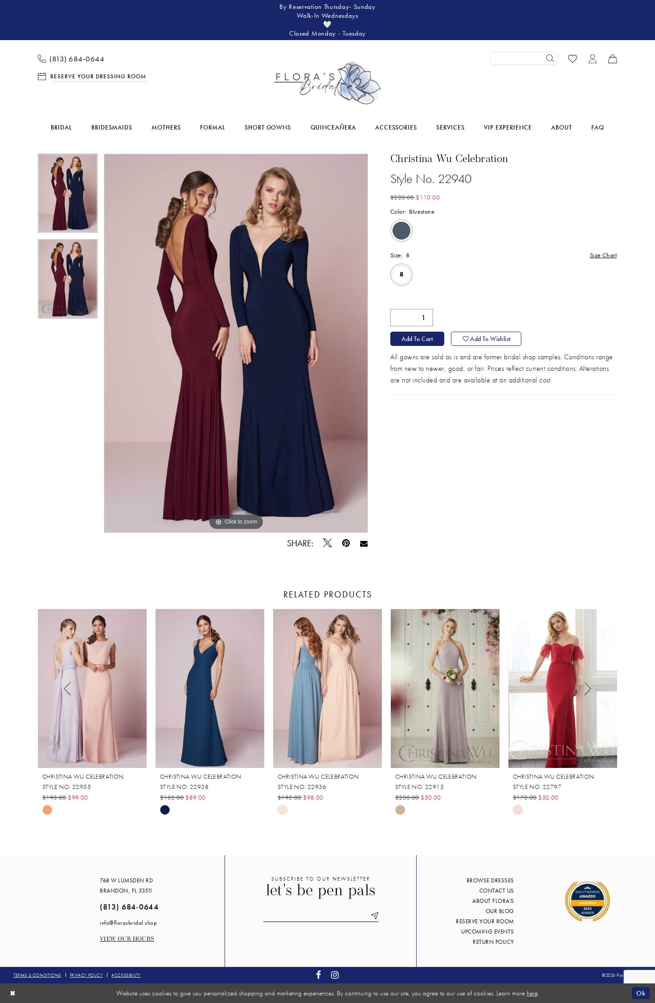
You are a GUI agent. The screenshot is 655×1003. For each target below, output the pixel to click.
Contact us (496, 890)
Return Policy (493, 942)
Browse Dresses (490, 880)
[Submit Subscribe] (373, 916)
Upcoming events (487, 931)
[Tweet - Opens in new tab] (328, 543)
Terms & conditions (37, 975)
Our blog (500, 911)
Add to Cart (417, 339)
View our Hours (127, 939)
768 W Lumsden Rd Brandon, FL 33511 (126, 885)
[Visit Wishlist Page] (573, 58)
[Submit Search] (550, 58)
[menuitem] (71, 58)
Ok (640, 992)
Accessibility (126, 975)
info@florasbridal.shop (128, 922)
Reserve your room (485, 921)
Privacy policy (86, 975)
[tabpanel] (68, 197)
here (532, 993)
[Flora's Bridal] (327, 83)
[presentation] (92, 688)
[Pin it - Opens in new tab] (346, 543)
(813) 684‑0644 (129, 906)
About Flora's (493, 901)
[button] (593, 58)
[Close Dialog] (12, 993)
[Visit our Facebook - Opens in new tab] (318, 975)
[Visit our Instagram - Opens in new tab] (335, 975)
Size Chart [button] (603, 255)
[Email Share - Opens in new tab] (364, 543)
